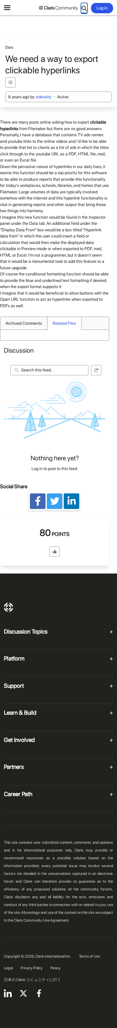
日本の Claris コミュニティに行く (32, 979)
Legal (8, 968)
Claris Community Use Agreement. (42, 920)
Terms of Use (89, 956)
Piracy (55, 968)
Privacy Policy (31, 968)
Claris (8, 607)
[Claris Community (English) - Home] (58, 8)
